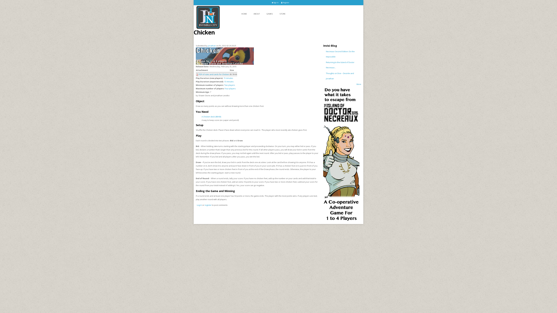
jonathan (212, 45)
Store (282, 13)
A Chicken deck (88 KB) (211, 116)
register (208, 205)
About (257, 13)
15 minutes (228, 78)
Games (269, 13)
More (359, 84)
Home (244, 13)
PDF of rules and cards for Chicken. (214, 74)
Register (285, 2)
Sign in (275, 2)
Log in (199, 205)
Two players (229, 85)
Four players (230, 88)
